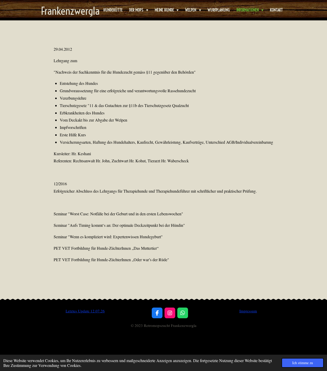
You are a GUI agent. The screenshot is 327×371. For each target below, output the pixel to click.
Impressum (248, 310)
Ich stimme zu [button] (302, 362)
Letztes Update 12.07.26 (85, 310)
